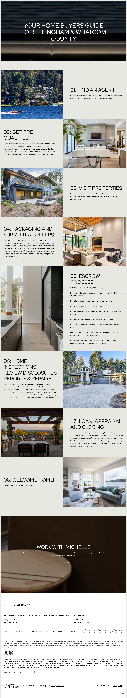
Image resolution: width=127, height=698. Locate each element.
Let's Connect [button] (63, 562)
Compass (41, 641)
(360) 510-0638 (9, 620)
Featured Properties (39, 631)
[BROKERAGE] (121, 631)
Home (6, 631)
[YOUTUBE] (100, 631)
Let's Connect (58, 631)
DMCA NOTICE (74, 631)
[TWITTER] (105, 631)
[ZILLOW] (116, 631)
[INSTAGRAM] (89, 631)
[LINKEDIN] (95, 631)
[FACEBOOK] (84, 631)
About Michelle (20, 631)
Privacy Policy (118, 686)
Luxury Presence (57, 686)
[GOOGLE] (111, 631)
